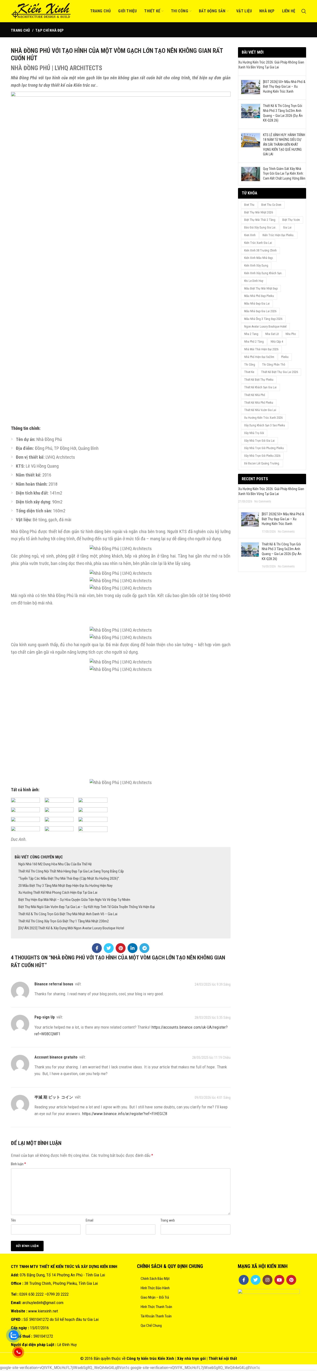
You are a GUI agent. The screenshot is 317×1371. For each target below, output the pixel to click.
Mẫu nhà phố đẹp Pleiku (259, 296)
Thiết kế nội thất (223, 1358)
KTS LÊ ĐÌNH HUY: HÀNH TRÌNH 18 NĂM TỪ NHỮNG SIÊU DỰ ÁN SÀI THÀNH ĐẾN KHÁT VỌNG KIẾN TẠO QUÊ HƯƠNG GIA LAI (284, 144)
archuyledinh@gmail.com (42, 1302)
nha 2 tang (251, 334)
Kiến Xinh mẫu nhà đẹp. (258, 258)
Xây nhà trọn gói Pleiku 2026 (262, 455)
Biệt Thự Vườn (291, 220)
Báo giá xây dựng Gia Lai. (260, 227)
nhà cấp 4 (277, 341)
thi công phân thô (273, 364)
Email (89, 1220)
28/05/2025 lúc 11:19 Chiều (211, 1057)
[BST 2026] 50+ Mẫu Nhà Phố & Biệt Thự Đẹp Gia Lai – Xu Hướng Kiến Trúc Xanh (284, 86)
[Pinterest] (121, 948)
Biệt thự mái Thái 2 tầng (259, 220)
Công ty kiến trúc (142, 1358)
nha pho (291, 334)
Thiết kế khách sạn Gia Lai (260, 387)
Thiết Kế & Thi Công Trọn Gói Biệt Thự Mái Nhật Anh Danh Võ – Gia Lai (67, 914)
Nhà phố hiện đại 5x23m (259, 357)
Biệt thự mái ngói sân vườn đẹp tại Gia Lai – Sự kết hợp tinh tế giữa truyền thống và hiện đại (86, 907)
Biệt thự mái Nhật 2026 (258, 212)
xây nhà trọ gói (254, 433)
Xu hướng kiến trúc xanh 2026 (263, 417)
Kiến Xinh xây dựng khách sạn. (263, 273)
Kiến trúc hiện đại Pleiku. (278, 235)
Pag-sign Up (44, 1017)
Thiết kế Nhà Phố (254, 395)
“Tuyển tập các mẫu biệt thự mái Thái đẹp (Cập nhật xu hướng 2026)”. (69, 878)
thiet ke (249, 372)
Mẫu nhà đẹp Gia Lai (257, 303)
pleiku (285, 357)
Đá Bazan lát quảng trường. (262, 463)
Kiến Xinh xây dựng (256, 265)
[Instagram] (267, 1280)
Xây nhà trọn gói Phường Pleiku (264, 448)
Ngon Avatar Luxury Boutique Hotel (265, 326)
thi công (249, 364)
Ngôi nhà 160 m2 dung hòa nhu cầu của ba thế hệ (55, 864)
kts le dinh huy (253, 281)
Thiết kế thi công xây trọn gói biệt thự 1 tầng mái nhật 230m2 (63, 921)
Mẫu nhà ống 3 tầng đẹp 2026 (263, 319)
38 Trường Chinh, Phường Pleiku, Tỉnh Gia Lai (61, 1283)
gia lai (287, 227)
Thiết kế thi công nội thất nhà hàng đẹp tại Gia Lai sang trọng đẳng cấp (71, 871)
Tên (13, 1220)
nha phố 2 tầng (254, 341)
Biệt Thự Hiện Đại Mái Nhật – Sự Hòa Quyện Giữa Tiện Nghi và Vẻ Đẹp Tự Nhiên (74, 899)
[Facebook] (97, 948)
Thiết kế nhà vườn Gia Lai (260, 410)
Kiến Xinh (166, 1358)
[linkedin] (132, 948)
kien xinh (250, 235)
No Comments (262, 501)
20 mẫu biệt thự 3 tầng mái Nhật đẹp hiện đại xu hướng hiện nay (65, 885)
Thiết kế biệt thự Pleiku (258, 379)
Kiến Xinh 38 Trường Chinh (260, 250)
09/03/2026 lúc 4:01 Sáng (213, 1098)
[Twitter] (109, 948)
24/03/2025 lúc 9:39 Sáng (213, 984)
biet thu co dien (271, 205)
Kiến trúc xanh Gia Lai (258, 243)
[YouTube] (279, 1280)
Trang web (167, 1220)
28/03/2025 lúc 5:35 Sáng (213, 1018)
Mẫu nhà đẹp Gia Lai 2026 (260, 311)
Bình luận (18, 1164)
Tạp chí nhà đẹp (49, 30)
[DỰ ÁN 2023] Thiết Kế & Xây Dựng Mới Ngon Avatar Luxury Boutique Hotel (71, 928)
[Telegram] (144, 948)
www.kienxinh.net (43, 1311)
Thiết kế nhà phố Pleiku (258, 402)
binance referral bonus (53, 984)
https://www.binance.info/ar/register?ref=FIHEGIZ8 (124, 1113)
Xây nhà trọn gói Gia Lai (259, 440)
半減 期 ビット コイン (53, 1097)
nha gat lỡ (272, 334)
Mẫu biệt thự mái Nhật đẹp (261, 288)
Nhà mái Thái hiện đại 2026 (261, 349)
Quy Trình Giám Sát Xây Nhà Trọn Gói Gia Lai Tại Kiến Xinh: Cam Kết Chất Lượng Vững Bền (284, 173)
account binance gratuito (56, 1057)
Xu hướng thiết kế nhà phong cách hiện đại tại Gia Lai (57, 892)
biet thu (249, 205)
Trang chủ (20, 30)
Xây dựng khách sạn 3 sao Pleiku (264, 425)
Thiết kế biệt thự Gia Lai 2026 (279, 372)
